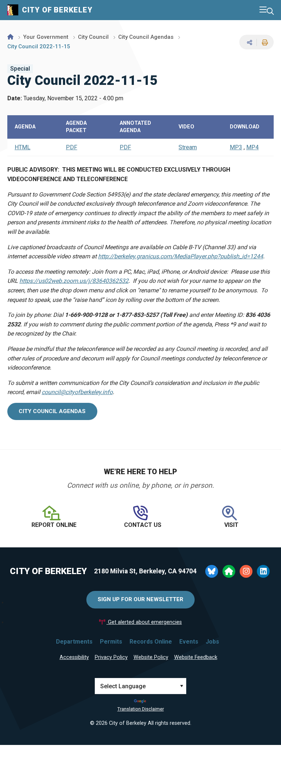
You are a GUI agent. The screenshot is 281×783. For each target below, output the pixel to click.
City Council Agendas (145, 37)
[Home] (10, 37)
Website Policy (151, 657)
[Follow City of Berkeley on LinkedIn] (263, 571)
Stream (188, 147)
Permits (111, 641)
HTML (22, 147)
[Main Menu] (263, 10)
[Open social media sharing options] (248, 42)
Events (188, 641)
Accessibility (74, 657)
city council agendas (52, 411)
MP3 (236, 147)
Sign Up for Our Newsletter (140, 599)
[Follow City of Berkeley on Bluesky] (211, 571)
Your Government (45, 37)
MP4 (252, 147)
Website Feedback (195, 657)
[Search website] (270, 11)
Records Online (151, 641)
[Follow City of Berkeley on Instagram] (246, 571)
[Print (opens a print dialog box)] (263, 42)
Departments (74, 641)
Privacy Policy (111, 657)
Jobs (212, 641)
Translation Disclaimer (140, 709)
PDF (71, 147)
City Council (93, 37)
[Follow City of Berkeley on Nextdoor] (228, 571)
